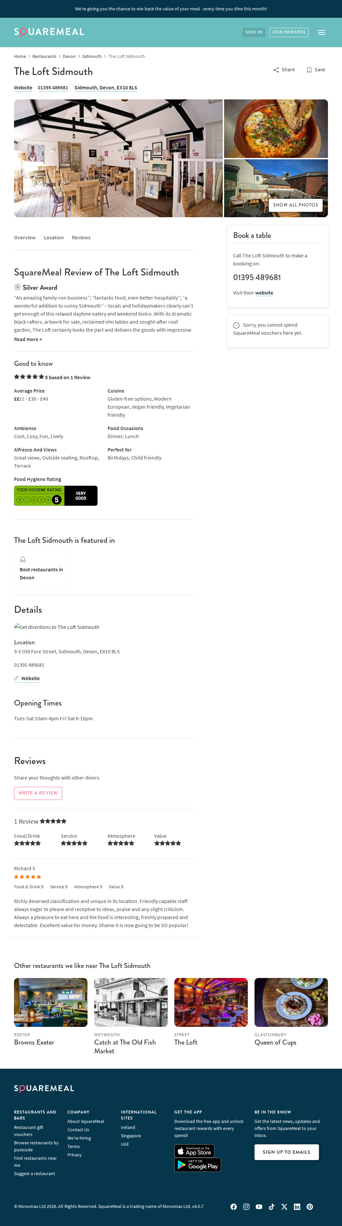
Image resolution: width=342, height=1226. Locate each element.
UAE (125, 1144)
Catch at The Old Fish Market (125, 1046)
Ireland (128, 1127)
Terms (73, 1146)
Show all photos (295, 205)
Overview (25, 237)
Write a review (38, 793)
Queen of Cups (275, 1042)
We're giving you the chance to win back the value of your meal (171, 9)
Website (23, 87)
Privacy (74, 1155)
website (264, 292)
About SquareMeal (85, 1121)
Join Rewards (289, 32)
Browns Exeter (34, 1042)
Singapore (131, 1136)
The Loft (185, 1042)
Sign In (254, 32)
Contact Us (78, 1130)
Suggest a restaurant (34, 1173)
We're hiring (79, 1138)
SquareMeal (49, 32)
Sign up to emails (287, 1152)
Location (54, 237)
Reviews (81, 237)
